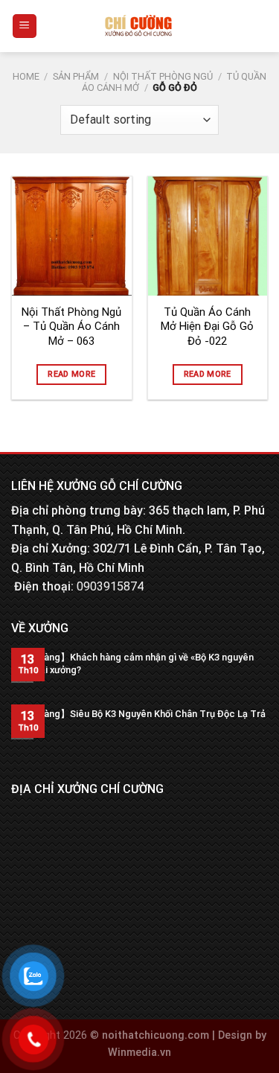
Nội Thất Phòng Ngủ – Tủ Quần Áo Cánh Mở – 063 (71, 326)
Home (26, 76)
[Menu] (25, 26)
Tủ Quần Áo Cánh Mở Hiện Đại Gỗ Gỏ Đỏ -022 (207, 326)
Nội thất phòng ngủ (163, 76)
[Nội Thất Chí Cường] (138, 26)
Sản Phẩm (76, 76)
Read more (71, 374)
